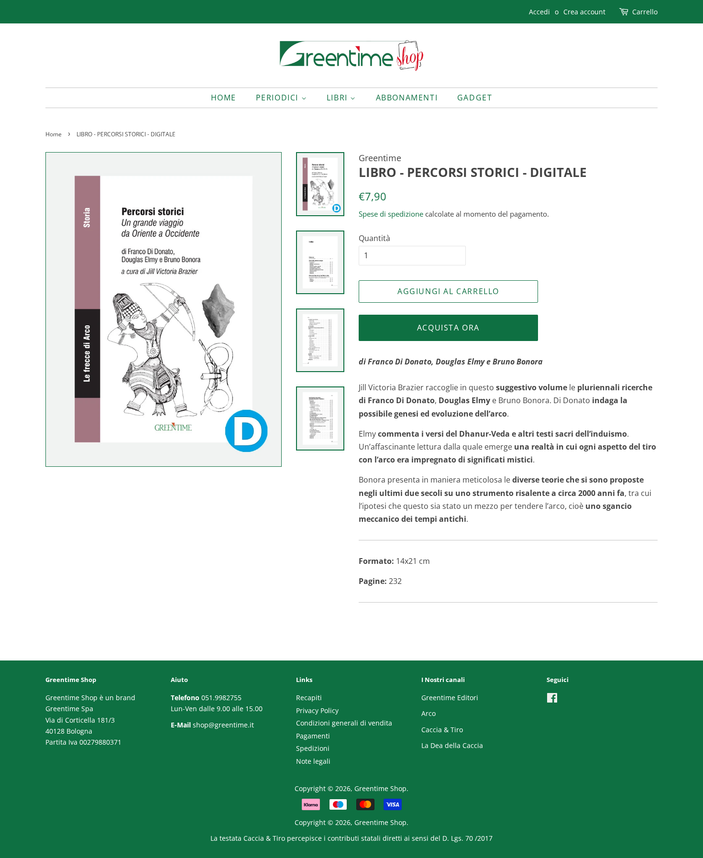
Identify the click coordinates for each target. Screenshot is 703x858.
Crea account (584, 11)
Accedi (539, 11)
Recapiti (309, 697)
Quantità (374, 238)
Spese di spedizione (391, 214)
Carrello (645, 11)
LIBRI (339, 97)
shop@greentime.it (223, 724)
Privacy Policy (317, 710)
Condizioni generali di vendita (344, 722)
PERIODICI (278, 97)
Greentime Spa (69, 708)
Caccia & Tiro (442, 729)
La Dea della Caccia (452, 745)
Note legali (313, 761)
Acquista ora (448, 327)
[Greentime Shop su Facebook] (552, 699)
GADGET (475, 97)
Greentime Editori (449, 697)
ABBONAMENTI (407, 97)
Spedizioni (313, 748)
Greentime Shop (380, 788)
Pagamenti (313, 735)
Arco (428, 713)
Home (223, 97)
